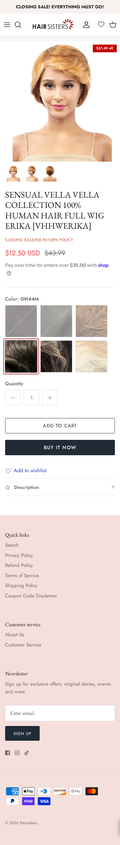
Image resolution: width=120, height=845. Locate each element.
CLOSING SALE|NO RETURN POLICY (39, 239)
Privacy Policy (19, 555)
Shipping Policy (21, 585)
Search (12, 545)
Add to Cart (60, 425)
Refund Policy (19, 565)
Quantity (14, 383)
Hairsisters (28, 823)
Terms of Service (22, 575)
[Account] (85, 25)
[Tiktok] (26, 752)
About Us (14, 634)
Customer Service (23, 644)
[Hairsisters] (53, 25)
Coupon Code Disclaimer (31, 595)
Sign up (22, 733)
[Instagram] (17, 752)
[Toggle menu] (7, 25)
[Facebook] (7, 752)
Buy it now (60, 447)
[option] (60, 101)
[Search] (21, 25)
